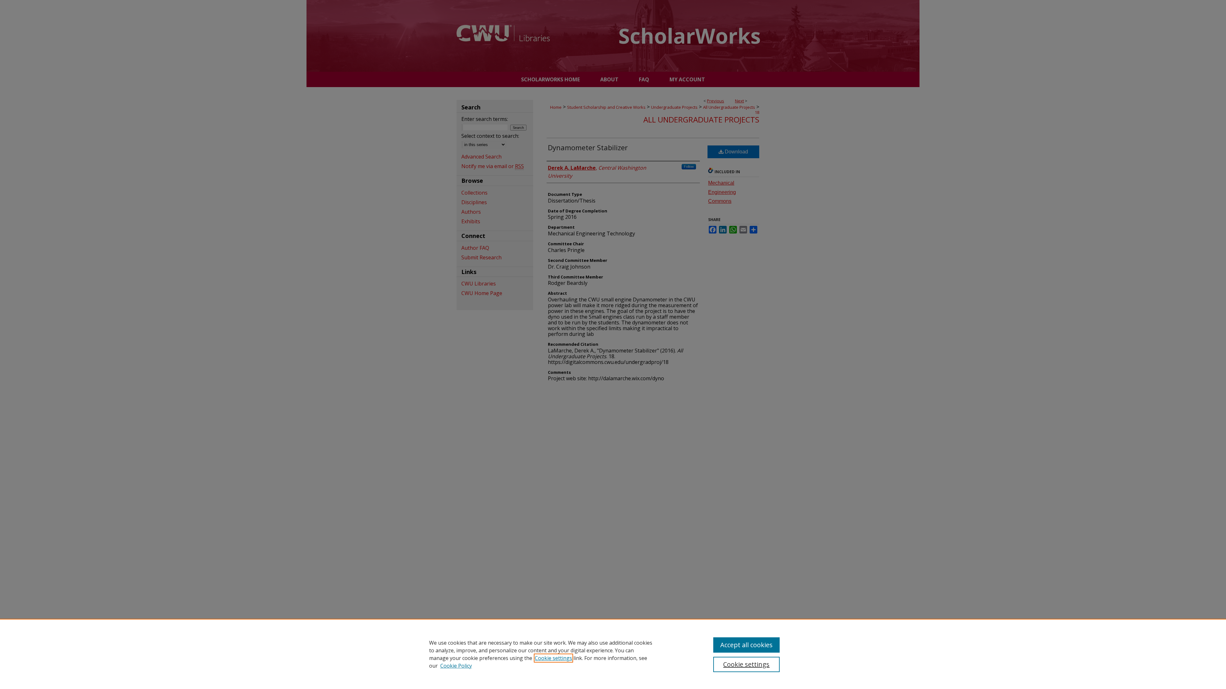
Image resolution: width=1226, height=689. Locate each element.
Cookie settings (553, 658)
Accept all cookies (746, 645)
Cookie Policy (456, 665)
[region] (613, 654)
